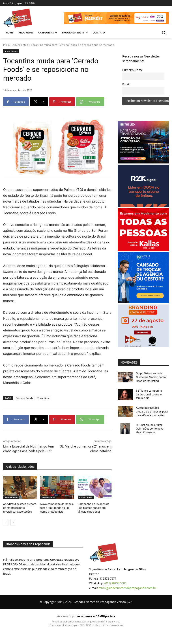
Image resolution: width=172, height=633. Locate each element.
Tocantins (43, 398)
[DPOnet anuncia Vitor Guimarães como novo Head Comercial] (125, 428)
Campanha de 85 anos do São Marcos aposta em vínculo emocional (93, 508)
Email (125, 84)
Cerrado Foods (24, 398)
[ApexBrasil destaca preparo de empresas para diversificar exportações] (20, 488)
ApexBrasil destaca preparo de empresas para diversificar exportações (19, 508)
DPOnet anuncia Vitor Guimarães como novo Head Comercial (149, 428)
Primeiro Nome (132, 70)
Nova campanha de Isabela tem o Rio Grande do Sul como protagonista (57, 508)
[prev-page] (6, 522)
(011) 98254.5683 (115, 583)
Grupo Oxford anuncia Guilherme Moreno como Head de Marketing (151, 377)
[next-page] (13, 522)
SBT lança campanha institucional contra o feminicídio (149, 394)
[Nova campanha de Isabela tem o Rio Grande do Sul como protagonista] (57, 488)
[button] (163, 32)
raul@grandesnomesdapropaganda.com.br (127, 588)
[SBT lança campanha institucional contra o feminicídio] (125, 394)
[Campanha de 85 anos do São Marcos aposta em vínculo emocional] (95, 488)
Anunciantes (20, 45)
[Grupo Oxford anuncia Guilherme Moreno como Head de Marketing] (125, 377)
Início (6, 45)
